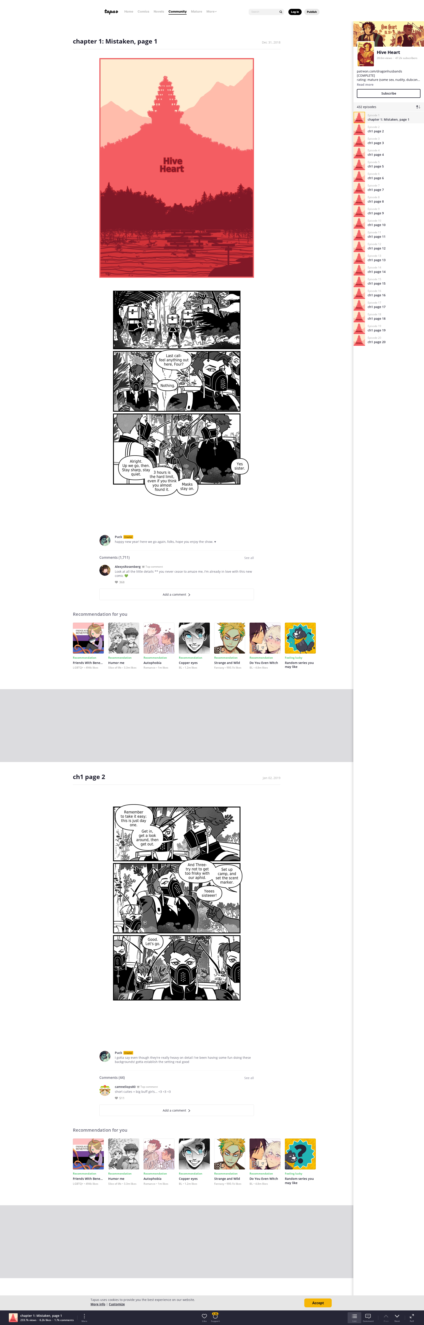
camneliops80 (125, 1087)
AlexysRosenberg (128, 566)
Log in (295, 11)
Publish (312, 11)
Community (177, 11)
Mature (196, 11)
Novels (159, 11)
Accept (318, 1302)
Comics (143, 11)
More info (98, 1304)
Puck (118, 537)
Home (128, 11)
